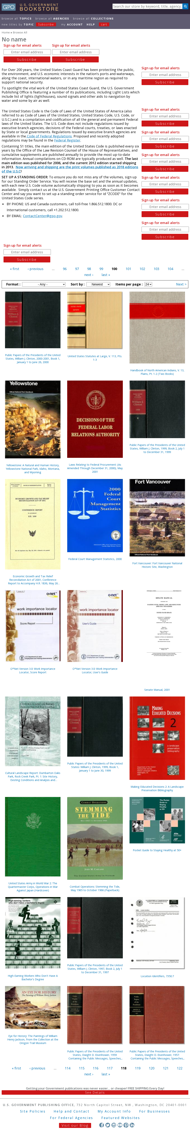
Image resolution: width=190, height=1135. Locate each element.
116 (95, 1068)
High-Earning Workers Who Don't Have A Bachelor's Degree (33, 977)
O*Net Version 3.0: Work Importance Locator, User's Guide (95, 670)
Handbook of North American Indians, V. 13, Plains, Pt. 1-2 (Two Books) (157, 372)
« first (14, 269)
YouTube (120, 1125)
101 (128, 269)
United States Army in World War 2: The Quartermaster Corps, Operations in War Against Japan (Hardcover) (33, 886)
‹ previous (35, 269)
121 (165, 1068)
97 (77, 269)
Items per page (128, 284)
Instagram (114, 1125)
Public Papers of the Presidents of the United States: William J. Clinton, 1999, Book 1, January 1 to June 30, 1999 (95, 767)
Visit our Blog (75, 1125)
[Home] (32, 9)
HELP (91, 24)
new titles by (28, 24)
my (72, 24)
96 (65, 269)
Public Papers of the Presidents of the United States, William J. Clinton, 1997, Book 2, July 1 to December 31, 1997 (95, 968)
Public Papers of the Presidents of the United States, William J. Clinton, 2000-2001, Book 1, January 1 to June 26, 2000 (32, 358)
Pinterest (126, 1125)
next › (88, 274)
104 (170, 269)
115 (81, 1068)
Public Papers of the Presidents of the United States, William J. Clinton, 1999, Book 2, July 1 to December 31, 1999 (157, 448)
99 (101, 269)
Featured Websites (120, 1117)
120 (151, 1068)
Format (12, 284)
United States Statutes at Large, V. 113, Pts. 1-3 (95, 357)
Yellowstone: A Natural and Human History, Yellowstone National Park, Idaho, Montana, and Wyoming (33, 468)
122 (179, 1068)
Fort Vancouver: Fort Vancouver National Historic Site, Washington (157, 565)
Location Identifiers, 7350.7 (157, 976)
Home (6, 32)
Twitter (107, 1125)
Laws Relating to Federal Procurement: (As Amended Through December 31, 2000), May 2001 (95, 468)
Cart (104, 24)
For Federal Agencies (71, 1117)
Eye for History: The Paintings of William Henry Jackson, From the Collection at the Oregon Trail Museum (32, 1039)
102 (142, 269)
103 (156, 269)
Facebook (101, 1125)
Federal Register (67, 140)
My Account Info (114, 1111)
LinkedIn (132, 1125)
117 (109, 1068)
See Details (95, 1092)
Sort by (77, 284)
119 (137, 1068)
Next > (181, 284)
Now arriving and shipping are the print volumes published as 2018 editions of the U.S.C (70, 169)
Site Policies (33, 1111)
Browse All (17, 18)
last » (105, 274)
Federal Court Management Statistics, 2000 (95, 559)
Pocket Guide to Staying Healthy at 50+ (157, 850)
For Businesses (154, 1111)
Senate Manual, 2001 (157, 689)
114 (67, 1068)
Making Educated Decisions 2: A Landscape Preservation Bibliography (157, 788)
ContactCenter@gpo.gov (42, 216)
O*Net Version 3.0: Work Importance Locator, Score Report (32, 670)
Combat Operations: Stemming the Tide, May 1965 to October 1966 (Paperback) (95, 888)
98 (89, 269)
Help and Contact (71, 1111)
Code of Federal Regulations (49, 136)
